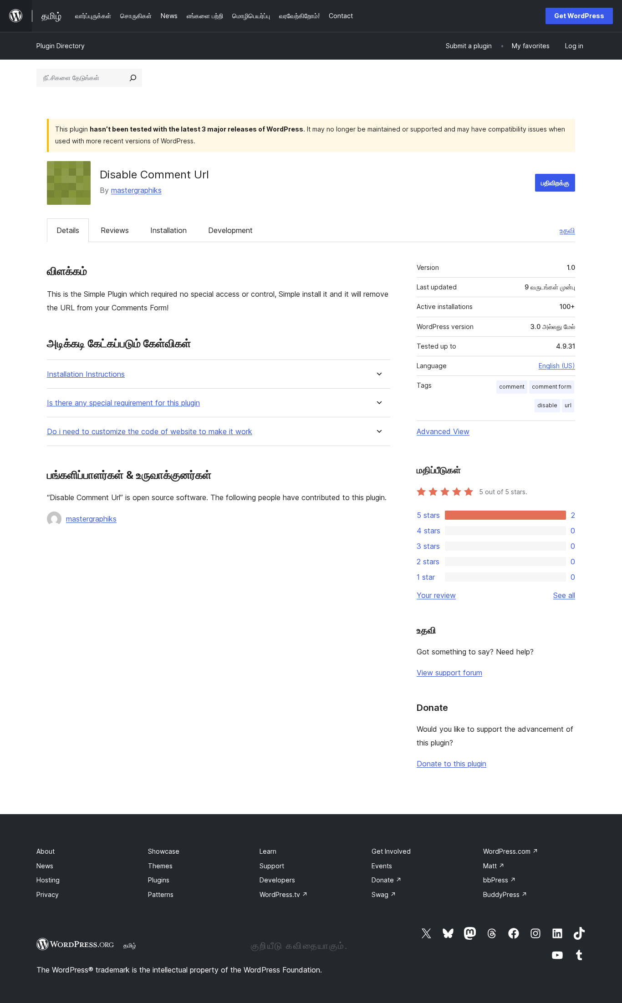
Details (67, 230)
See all (564, 595)
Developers (277, 880)
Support (272, 866)
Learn (268, 851)
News (44, 866)
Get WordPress (579, 16)
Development (230, 230)
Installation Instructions (86, 374)
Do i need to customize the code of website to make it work (149, 431)
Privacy (47, 894)
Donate (387, 880)
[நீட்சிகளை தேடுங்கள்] (133, 78)
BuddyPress (505, 894)
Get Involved (391, 851)
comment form (551, 386)
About (45, 851)
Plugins (158, 880)
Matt (494, 866)
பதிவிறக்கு (555, 183)
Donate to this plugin (451, 763)
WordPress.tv (284, 894)
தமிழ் (129, 945)
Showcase (163, 851)
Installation (168, 230)
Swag (384, 894)
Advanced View (443, 431)
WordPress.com (510, 851)
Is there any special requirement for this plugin (123, 403)
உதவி (567, 230)
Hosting (48, 880)
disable (547, 405)
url (568, 405)
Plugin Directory (60, 46)
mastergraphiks (136, 190)
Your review (436, 595)
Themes (160, 866)
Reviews (115, 230)
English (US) (557, 366)
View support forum (449, 672)
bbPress (499, 880)
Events (382, 866)
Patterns (160, 894)
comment (512, 386)
